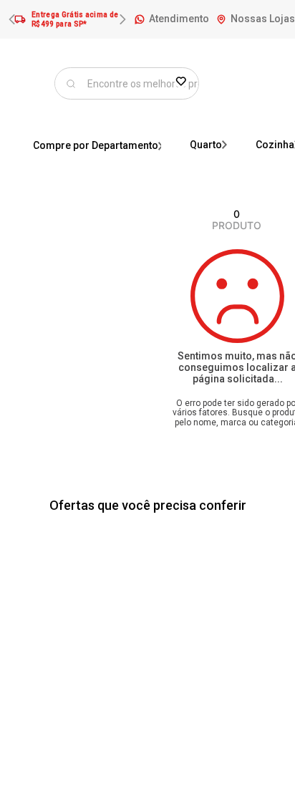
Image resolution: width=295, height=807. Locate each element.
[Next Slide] (122, 19)
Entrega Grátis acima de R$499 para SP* (75, 19)
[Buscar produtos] (71, 84)
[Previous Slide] (12, 19)
